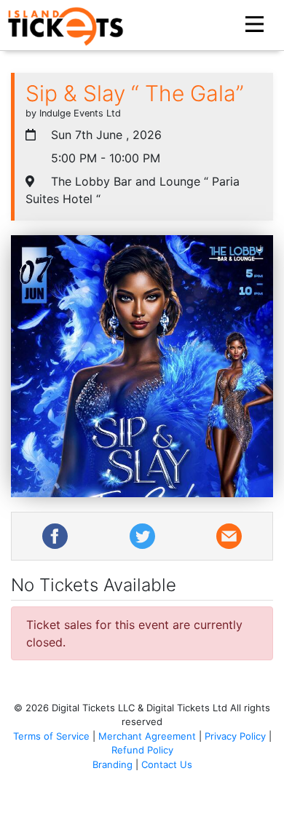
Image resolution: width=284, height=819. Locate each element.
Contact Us (166, 764)
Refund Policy (142, 750)
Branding (112, 764)
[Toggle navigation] (256, 24)
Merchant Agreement (147, 736)
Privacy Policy (235, 736)
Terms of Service (51, 736)
